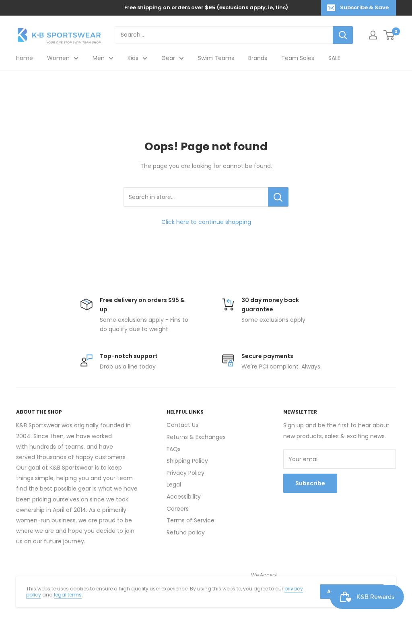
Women (58, 58)
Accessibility (184, 497)
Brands (257, 58)
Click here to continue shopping (206, 222)
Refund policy (186, 532)
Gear (168, 58)
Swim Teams (216, 58)
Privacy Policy (185, 473)
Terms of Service (190, 520)
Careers (178, 509)
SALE (334, 58)
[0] (389, 35)
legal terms (68, 594)
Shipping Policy (187, 461)
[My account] (373, 35)
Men (99, 58)
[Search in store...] (278, 197)
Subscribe (310, 483)
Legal (174, 484)
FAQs (174, 449)
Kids (133, 58)
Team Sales (297, 58)
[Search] (343, 35)
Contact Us (182, 425)
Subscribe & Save (364, 7)
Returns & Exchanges (196, 437)
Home (24, 58)
